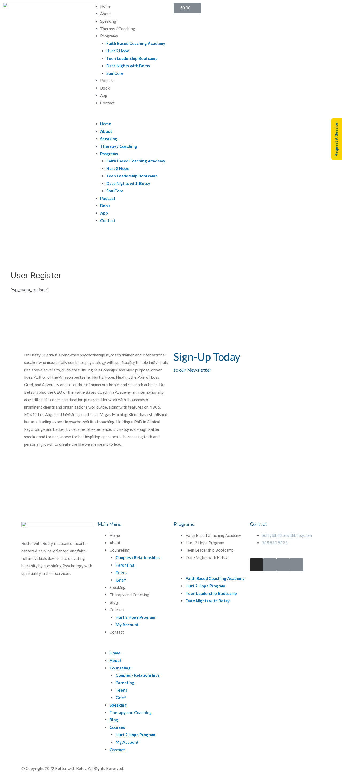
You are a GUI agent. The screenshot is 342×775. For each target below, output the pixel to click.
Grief (121, 580)
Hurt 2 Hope (117, 50)
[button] (128, 116)
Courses (117, 609)
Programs (109, 35)
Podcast (107, 80)
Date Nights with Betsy (128, 65)
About (105, 13)
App (103, 95)
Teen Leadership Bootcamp (132, 58)
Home (105, 6)
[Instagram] (256, 564)
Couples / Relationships (138, 557)
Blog (114, 602)
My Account (127, 624)
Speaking (108, 21)
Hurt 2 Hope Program (135, 617)
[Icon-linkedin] (283, 564)
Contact (107, 102)
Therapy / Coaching (117, 28)
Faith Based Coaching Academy (135, 43)
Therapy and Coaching (129, 594)
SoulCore (114, 73)
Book (105, 88)
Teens (121, 572)
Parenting (125, 565)
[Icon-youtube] (296, 564)
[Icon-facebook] (270, 564)
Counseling (120, 550)
